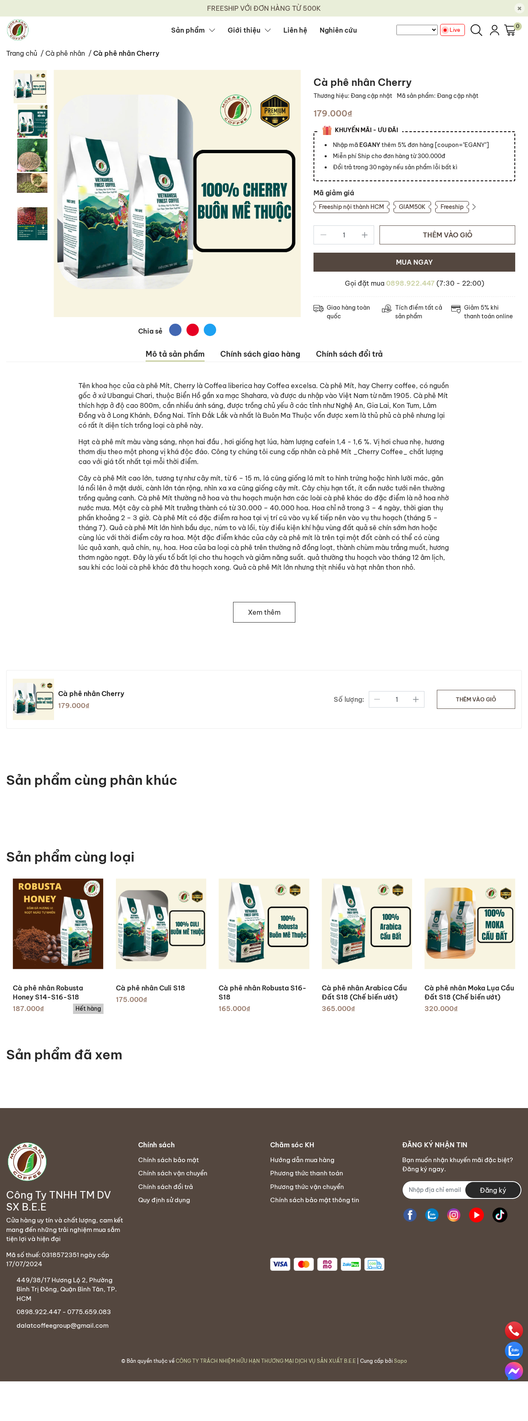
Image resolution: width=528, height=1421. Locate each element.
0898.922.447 (410, 283)
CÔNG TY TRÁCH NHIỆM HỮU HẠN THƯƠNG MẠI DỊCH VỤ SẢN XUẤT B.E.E (266, 1361)
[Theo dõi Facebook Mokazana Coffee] (410, 1215)
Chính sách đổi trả (165, 1187)
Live (455, 29)
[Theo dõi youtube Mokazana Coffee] (476, 1215)
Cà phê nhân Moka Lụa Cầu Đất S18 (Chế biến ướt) (469, 992)
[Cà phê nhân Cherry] (177, 193)
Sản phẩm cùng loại (70, 856)
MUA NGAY (414, 262)
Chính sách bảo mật (168, 1160)
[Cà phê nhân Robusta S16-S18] (264, 924)
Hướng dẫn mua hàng (302, 1160)
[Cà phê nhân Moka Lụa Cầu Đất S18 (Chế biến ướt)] (469, 924)
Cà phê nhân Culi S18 (150, 988)
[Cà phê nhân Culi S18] (161, 924)
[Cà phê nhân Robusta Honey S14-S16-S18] (58, 924)
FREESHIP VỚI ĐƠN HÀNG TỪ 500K (264, 8)
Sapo (400, 1361)
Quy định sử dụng (164, 1200)
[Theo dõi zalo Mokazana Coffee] (432, 1215)
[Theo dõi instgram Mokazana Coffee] (454, 1215)
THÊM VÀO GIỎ (447, 235)
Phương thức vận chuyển (307, 1187)
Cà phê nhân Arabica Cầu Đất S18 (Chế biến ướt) (364, 992)
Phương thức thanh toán (306, 1173)
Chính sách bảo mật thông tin (314, 1200)
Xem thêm (264, 612)
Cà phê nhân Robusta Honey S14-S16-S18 (48, 992)
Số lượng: (349, 699)
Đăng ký (493, 1190)
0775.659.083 (89, 1312)
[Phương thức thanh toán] (327, 1264)
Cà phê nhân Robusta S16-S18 (262, 992)
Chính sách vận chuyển (172, 1173)
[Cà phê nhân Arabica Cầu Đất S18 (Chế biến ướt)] (367, 924)
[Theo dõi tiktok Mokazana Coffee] (500, 1215)
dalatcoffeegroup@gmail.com (62, 1325)
